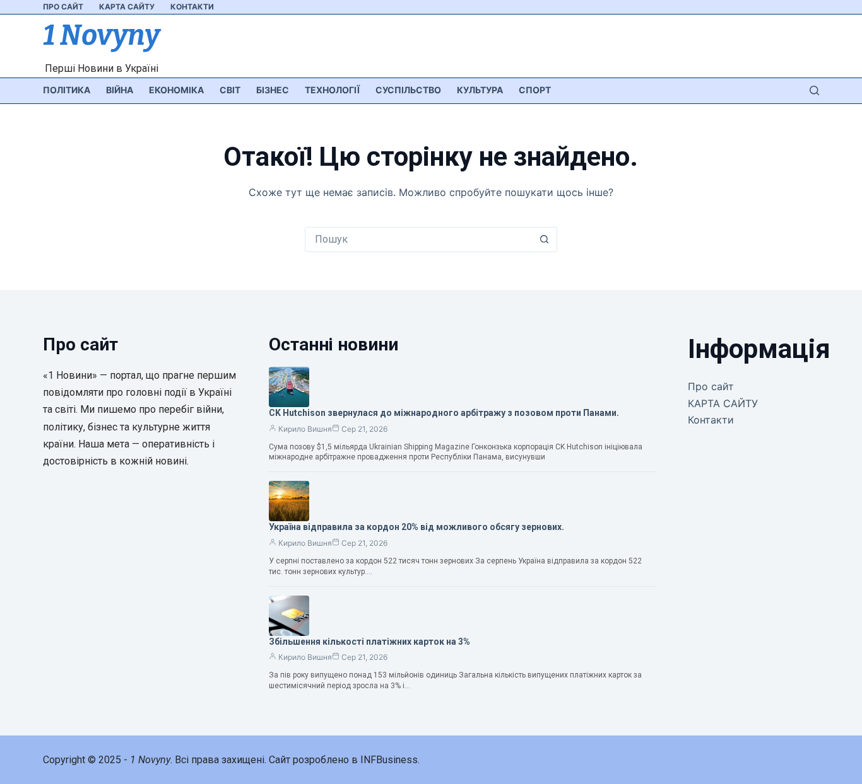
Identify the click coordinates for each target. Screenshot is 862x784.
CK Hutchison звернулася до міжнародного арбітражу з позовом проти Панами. (444, 413)
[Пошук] (814, 90)
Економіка (176, 89)
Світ (230, 89)
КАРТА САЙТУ (127, 6)
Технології (332, 89)
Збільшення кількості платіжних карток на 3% (369, 642)
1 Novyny (101, 35)
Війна (119, 89)
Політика (66, 89)
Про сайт (63, 6)
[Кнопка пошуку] (545, 239)
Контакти (192, 6)
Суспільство (408, 89)
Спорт (535, 89)
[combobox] (419, 239)
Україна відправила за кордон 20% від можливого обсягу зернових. (416, 527)
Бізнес (272, 89)
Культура (480, 89)
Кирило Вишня (305, 429)
